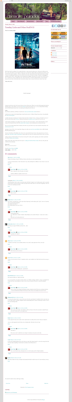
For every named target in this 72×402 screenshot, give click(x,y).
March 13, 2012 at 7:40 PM (15, 157)
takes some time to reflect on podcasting (15, 134)
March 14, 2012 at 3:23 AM (18, 297)
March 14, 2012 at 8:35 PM (22, 169)
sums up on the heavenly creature (30, 111)
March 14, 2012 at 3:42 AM (16, 317)
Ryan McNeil (10, 275)
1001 (47, 21)
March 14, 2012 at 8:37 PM (22, 191)
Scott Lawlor (10, 224)
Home (13, 21)
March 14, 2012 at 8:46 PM (22, 328)
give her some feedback (35, 129)
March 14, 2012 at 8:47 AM (16, 339)
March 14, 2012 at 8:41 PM (22, 267)
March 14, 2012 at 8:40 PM (22, 249)
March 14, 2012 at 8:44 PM (22, 308)
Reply (9, 164)
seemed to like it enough (24, 122)
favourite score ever (32, 119)
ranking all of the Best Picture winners (32, 140)
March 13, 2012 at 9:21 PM (15, 199)
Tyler (9, 157)
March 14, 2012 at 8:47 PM (22, 349)
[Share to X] (7, 150)
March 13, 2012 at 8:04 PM (17, 180)
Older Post (46, 383)
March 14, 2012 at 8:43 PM (22, 287)
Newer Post (8, 383)
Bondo (9, 318)
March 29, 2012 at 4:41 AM (16, 357)
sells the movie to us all (9, 126)
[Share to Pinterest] (9, 150)
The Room (17, 119)
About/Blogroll (21, 21)
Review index (40, 21)
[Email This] (5, 150)
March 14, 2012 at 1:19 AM (15, 257)
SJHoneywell (10, 297)
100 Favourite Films (55, 21)
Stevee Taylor (13, 169)
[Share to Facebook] (8, 150)
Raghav (9, 357)
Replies (10, 167)
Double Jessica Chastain (13, 138)
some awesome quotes (10, 115)
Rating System (30, 21)
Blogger (43, 399)
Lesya (9, 257)
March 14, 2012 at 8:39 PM (22, 211)
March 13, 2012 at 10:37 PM (15, 240)
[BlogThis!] (6, 150)
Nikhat (9, 199)
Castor (9, 339)
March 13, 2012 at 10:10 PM (18, 224)
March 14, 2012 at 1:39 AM (18, 275)
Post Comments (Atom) (29, 387)
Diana (24, 106)
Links (15, 149)
